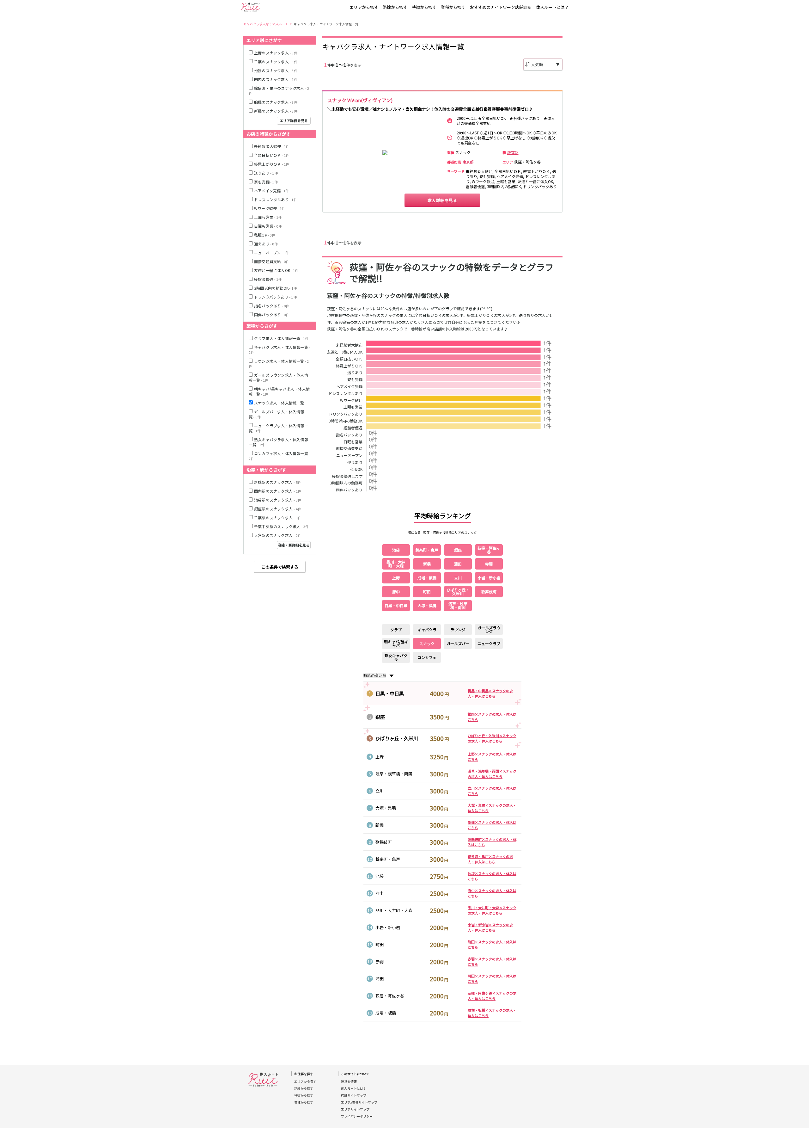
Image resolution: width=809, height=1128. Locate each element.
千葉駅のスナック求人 (277, 517)
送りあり (354, 373)
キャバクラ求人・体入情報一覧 (279, 349)
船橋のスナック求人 (275, 102)
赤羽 (379, 961)
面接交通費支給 (271, 261)
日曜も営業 (268, 226)
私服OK (264, 234)
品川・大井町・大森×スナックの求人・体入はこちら (492, 910)
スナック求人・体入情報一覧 (279, 402)
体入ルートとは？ (552, 7)
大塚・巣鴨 (385, 808)
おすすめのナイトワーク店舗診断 (501, 7)
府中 (379, 893)
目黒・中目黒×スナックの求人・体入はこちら (490, 693)
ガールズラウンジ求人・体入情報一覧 (278, 377)
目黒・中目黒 (389, 693)
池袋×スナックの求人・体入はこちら (492, 876)
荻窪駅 (513, 152)
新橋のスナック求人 (275, 111)
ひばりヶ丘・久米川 (396, 738)
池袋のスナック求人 (275, 70)
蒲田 (379, 979)
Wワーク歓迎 (351, 400)
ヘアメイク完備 (349, 387)
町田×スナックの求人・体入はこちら (492, 944)
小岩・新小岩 (387, 927)
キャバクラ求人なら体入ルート (266, 24)
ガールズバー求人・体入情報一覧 (278, 414)
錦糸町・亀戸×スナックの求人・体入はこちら (490, 859)
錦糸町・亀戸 (387, 859)
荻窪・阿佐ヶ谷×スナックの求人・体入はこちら (492, 995)
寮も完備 (354, 380)
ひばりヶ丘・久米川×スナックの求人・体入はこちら (492, 738)
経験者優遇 (353, 428)
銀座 (380, 716)
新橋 (379, 825)
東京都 (468, 161)
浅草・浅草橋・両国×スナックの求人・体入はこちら (492, 773)
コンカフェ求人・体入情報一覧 (279, 456)
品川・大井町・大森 (393, 910)
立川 (379, 791)
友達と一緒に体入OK (344, 352)
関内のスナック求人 (275, 79)
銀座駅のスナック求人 (277, 508)
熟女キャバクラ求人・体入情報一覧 (278, 442)
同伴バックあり (271, 314)
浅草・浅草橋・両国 (393, 774)
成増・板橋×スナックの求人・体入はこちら (492, 1013)
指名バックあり (271, 305)
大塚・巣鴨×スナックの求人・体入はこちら (492, 808)
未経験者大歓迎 (349, 345)
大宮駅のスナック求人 (277, 535)
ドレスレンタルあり (345, 393)
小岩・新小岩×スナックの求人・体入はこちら (490, 927)
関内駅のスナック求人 (277, 491)
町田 (379, 944)
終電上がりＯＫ (349, 366)
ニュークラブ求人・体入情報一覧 (278, 428)
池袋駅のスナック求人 (277, 499)
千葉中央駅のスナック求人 (281, 526)
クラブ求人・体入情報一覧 (281, 338)
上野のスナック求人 (275, 52)
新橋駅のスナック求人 (277, 482)
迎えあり (266, 243)
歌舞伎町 (383, 842)
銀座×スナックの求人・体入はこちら (492, 717)
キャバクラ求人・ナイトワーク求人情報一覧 (326, 24)
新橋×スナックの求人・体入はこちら (492, 825)
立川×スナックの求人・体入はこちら (492, 791)
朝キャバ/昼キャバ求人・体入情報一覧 (279, 391)
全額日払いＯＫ (349, 359)
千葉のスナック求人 (275, 61)
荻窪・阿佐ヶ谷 (389, 996)
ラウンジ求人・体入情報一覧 (279, 363)
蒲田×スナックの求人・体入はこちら (492, 978)
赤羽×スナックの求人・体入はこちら (492, 961)
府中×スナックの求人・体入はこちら (492, 893)
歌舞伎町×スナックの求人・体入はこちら (492, 842)
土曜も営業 (353, 407)
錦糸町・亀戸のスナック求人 (279, 90)
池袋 (379, 876)
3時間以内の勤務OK (345, 421)
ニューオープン (271, 252)
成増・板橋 (385, 1013)
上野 (379, 757)
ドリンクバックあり (345, 414)
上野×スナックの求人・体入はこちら (492, 756)
